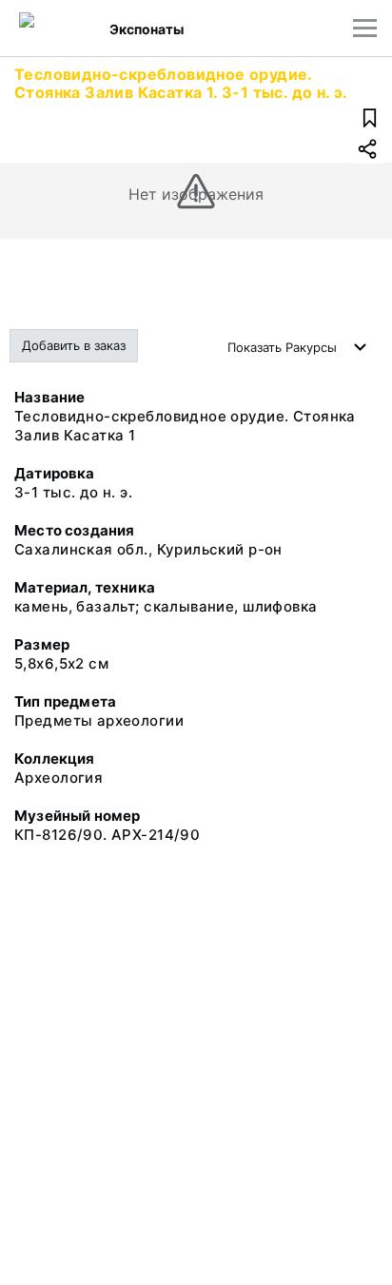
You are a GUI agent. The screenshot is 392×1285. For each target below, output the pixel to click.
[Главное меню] (364, 28)
